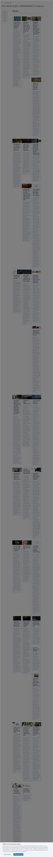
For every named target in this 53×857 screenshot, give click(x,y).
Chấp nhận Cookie (18, 854)
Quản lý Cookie (7, 854)
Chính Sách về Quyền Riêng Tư (24, 850)
